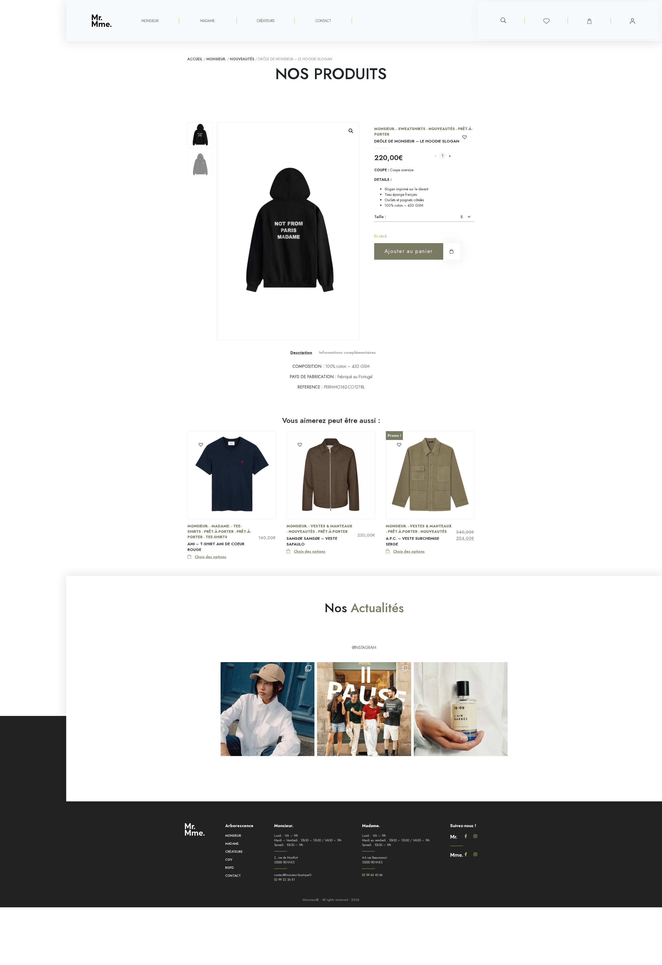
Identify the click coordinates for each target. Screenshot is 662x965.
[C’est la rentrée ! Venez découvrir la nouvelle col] (267, 709)
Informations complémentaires (347, 352)
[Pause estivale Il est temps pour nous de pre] (364, 709)
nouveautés (242, 59)
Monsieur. (216, 59)
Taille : (380, 216)
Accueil (194, 59)
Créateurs (266, 20)
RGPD (229, 867)
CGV (228, 859)
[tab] (301, 352)
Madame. (232, 843)
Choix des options (210, 556)
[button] (351, 131)
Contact (323, 20)
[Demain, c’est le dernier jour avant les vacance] (461, 709)
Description (301, 352)
